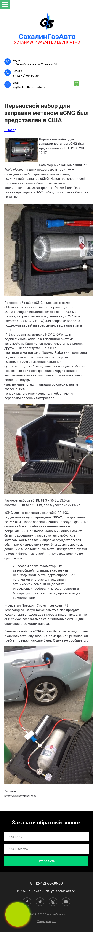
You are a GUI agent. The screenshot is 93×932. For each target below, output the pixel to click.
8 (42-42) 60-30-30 (26, 75)
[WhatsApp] (76, 83)
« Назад (10, 130)
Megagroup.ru (46, 921)
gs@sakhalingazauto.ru (29, 87)
